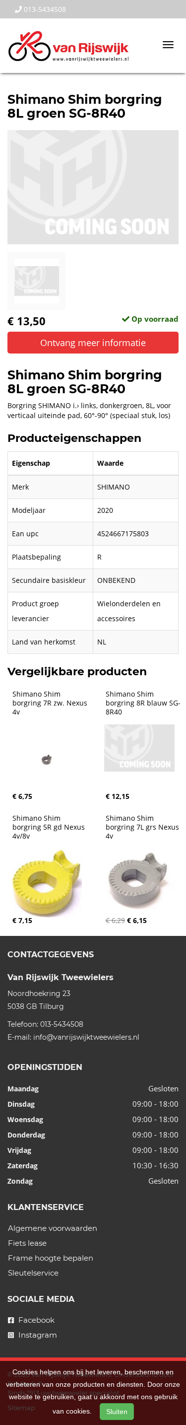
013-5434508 (44, 9)
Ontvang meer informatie (93, 343)
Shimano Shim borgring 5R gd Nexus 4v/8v (49, 827)
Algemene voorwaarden (52, 1228)
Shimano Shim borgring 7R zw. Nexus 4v (50, 703)
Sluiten (116, 1412)
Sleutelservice (33, 1273)
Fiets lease (27, 1243)
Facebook (35, 1320)
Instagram (36, 1335)
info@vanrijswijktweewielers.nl (86, 1037)
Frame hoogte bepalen (50, 1258)
